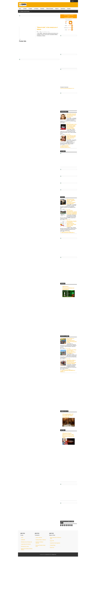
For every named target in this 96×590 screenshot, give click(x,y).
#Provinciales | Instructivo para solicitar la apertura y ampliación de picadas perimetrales (72, 212)
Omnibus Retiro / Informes (41, 539)
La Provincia (36, 8)
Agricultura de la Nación (26, 544)
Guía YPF (52, 540)
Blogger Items (54, 554)
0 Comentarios (67, 134)
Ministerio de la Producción (26, 541)
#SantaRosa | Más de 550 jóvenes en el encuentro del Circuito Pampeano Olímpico (71, 362)
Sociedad (68, 8)
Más (69, 134)
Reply (38, 31)
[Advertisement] (39, 50)
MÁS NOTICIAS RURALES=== (68, 232)
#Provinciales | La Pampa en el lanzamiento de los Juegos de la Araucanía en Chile (72, 340)
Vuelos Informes (39, 537)
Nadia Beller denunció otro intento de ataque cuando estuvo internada (71, 116)
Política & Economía (49, 8)
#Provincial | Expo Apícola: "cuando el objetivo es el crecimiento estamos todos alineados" (71, 201)
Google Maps (52, 545)
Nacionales (42, 8)
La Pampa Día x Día (48, 554)
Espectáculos (63, 8)
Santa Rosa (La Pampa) (68, 15)
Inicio (20, 8)
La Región (30, 8)
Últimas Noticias (24, 11)
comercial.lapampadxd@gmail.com (67, 88)
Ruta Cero (52, 547)
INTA (22, 537)
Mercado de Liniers (25, 546)
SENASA (23, 539)
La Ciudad (24, 8)
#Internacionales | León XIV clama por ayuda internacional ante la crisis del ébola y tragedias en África (71, 126)
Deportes (56, 8)
